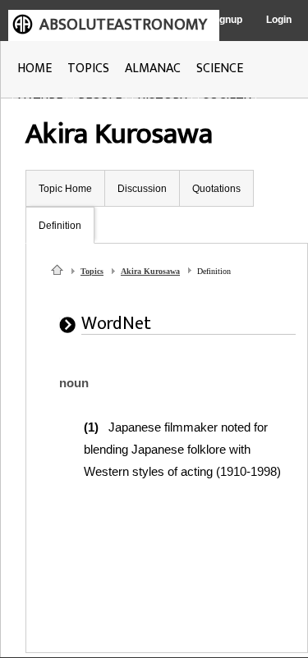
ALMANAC (153, 68)
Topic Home (65, 188)
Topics (91, 271)
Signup (226, 19)
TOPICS (88, 68)
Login (279, 19)
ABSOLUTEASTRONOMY (123, 25)
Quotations (216, 188)
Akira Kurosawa (150, 271)
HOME (34, 68)
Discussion (142, 188)
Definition (60, 225)
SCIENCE (219, 68)
